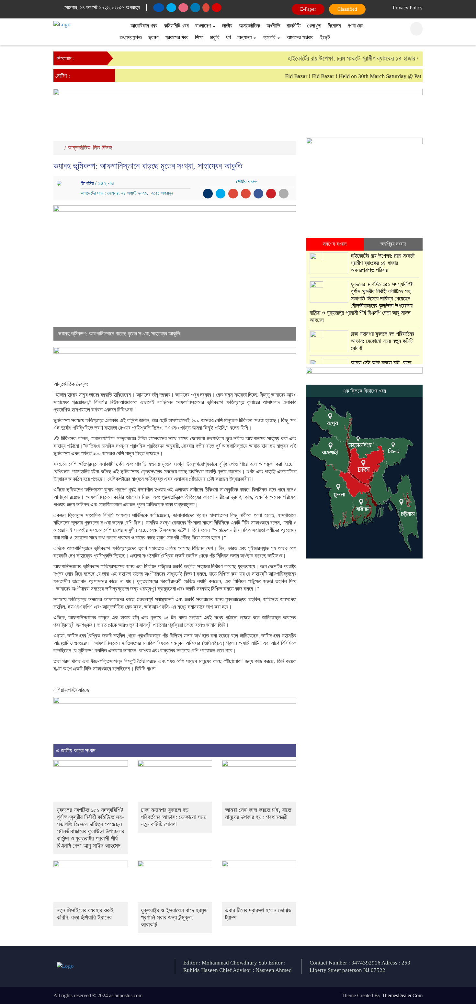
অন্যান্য (245, 37)
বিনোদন (334, 26)
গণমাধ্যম (355, 26)
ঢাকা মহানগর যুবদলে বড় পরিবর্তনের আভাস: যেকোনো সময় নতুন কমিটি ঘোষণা (173, 817)
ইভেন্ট (325, 37)
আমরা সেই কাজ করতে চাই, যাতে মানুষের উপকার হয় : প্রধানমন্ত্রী (258, 813)
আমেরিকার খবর (143, 26)
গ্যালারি (270, 37)
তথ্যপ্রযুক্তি (131, 37)
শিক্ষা (199, 37)
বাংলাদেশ (203, 26)
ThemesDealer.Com (402, 995)
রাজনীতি (293, 26)
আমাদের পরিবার (300, 37)
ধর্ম (228, 37)
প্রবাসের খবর (176, 37)
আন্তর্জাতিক (249, 26)
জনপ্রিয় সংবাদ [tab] (393, 244)
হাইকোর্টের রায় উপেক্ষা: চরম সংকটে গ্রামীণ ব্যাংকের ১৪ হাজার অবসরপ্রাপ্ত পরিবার (363, 58)
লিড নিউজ (102, 147)
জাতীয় (227, 26)
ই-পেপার (308, 9)
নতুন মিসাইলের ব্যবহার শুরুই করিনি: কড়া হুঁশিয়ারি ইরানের (85, 914)
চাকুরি (215, 37)
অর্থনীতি (273, 26)
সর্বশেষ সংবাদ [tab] (334, 244)
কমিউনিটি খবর (176, 26)
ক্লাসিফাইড (346, 9)
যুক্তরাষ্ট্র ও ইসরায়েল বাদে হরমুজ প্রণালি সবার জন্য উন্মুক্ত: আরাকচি (174, 917)
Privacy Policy (408, 7)
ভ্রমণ (153, 37)
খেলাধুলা (314, 26)
